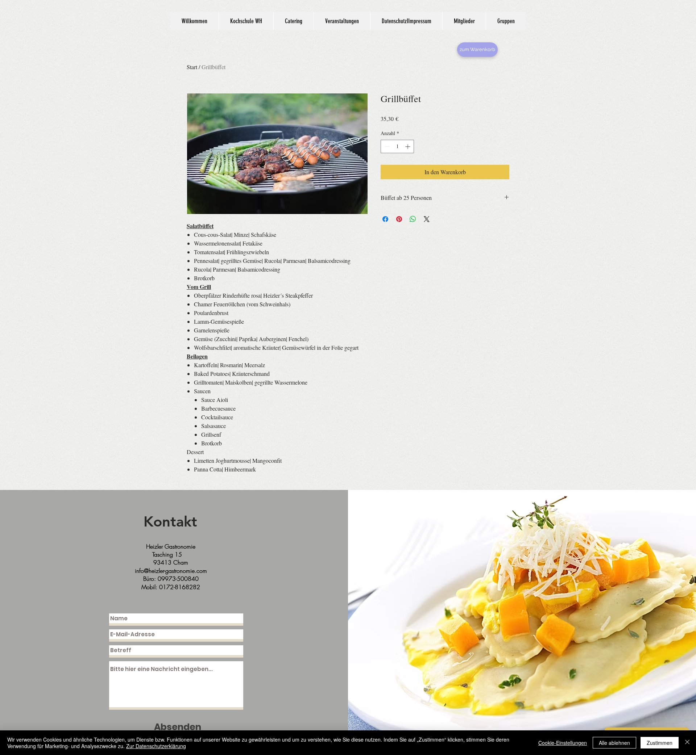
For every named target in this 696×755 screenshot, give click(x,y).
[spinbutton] (397, 146)
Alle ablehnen (614, 742)
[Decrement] (386, 146)
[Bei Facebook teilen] (385, 219)
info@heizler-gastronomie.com (171, 571)
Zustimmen (659, 742)
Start (192, 67)
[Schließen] (687, 742)
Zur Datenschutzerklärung (156, 746)
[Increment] (408, 146)
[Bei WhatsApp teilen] (413, 219)
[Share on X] (426, 219)
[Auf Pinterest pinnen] (399, 219)
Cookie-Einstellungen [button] (562, 742)
